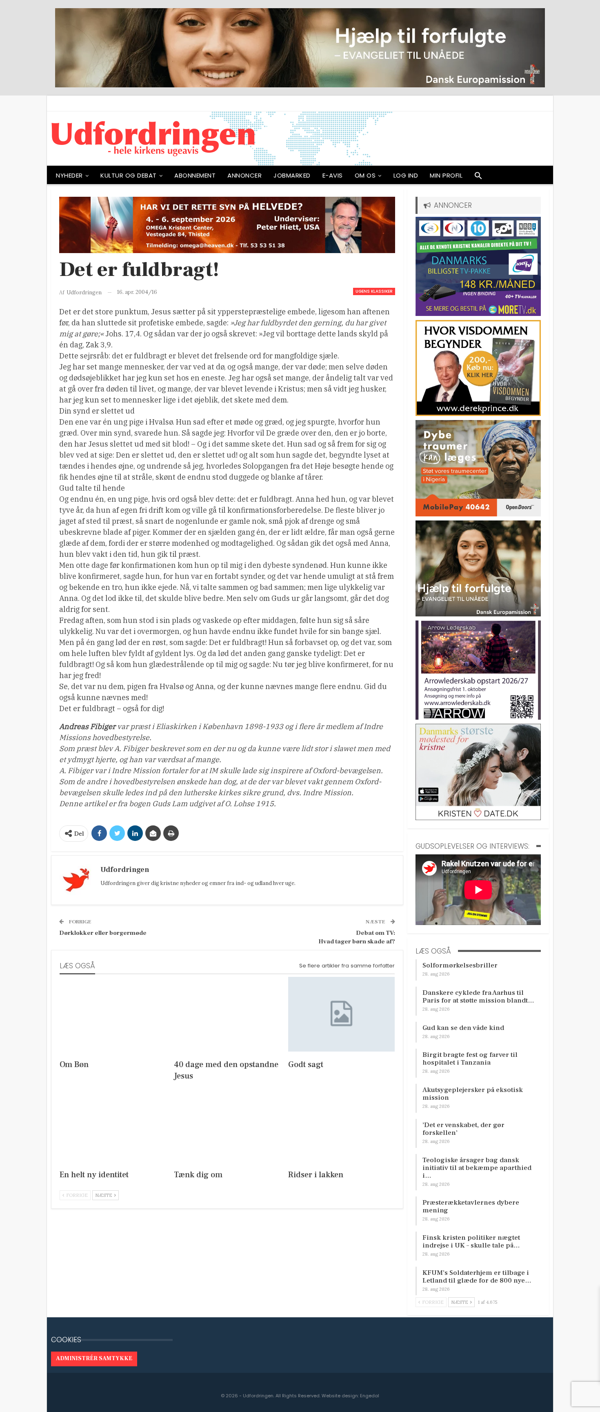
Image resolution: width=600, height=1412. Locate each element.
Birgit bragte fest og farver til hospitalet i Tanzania (470, 1058)
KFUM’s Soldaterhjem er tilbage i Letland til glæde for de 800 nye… (476, 1276)
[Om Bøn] (113, 1014)
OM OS (365, 175)
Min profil (446, 175)
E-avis (332, 175)
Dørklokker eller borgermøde (103, 933)
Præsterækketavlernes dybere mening (470, 1206)
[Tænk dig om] (227, 1124)
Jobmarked (292, 175)
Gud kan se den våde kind (463, 1027)
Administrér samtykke (94, 1358)
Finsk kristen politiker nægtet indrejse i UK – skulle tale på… (471, 1241)
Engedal (369, 1395)
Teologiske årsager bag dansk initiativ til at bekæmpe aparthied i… (476, 1168)
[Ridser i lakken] (341, 1124)
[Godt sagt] (341, 1014)
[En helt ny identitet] (113, 1124)
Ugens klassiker (374, 291)
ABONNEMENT (195, 175)
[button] (478, 177)
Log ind (405, 175)
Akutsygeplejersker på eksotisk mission (472, 1093)
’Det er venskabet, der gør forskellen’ (463, 1129)
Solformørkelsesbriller (460, 965)
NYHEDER (69, 175)
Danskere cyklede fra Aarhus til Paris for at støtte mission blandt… (478, 996)
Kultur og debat (128, 175)
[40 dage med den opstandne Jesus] (227, 1014)
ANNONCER (244, 175)
